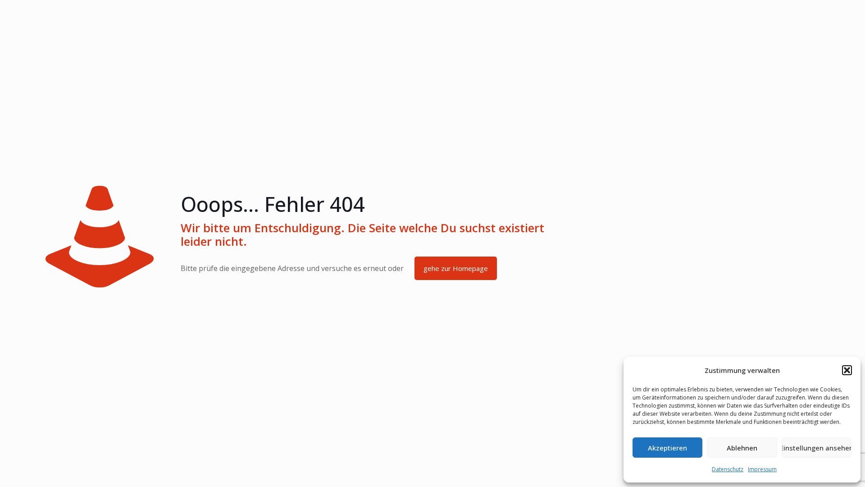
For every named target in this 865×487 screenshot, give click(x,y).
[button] (846, 370)
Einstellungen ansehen (816, 447)
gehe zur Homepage (455, 268)
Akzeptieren (667, 447)
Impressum (762, 469)
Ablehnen (742, 447)
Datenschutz (727, 469)
